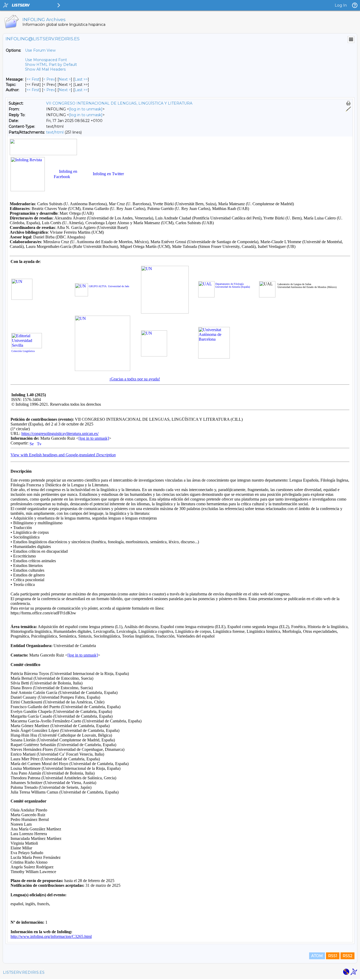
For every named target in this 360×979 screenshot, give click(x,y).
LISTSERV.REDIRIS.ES (24, 972)
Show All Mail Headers (45, 69)
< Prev (49, 79)
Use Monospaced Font (46, 59)
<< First (33, 79)
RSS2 (347, 955)
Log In (341, 5)
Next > (65, 79)
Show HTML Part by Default (51, 64)
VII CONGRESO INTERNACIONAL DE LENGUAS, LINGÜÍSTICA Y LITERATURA (119, 103)
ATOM (317, 955)
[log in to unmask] (86, 109)
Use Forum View (40, 50)
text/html (55, 132)
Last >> (81, 79)
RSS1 (332, 955)
